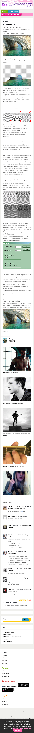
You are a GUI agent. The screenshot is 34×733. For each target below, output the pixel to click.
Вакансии (6, 676)
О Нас (5, 660)
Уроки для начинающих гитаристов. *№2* (13, 466)
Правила (5, 663)
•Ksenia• (10, 578)
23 (16, 24)
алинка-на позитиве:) (12, 340)
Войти (4, 11)
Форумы (5, 704)
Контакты (6, 658)
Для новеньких (8, 641)
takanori (10, 568)
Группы (5, 701)
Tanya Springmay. (12, 516)
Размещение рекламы (9, 671)
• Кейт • (10, 525)
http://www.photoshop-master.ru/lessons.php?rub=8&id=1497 (14, 545)
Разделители (7, 634)
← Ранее (22, 600)
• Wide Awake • (12, 589)
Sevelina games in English (10, 686)
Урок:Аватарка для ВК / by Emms (11, 372)
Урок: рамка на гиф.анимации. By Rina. (13, 403)
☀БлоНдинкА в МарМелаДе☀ (16, 507)
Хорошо (17, 730)
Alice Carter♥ (11, 535)
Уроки (10, 24)
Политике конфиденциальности (21, 728)
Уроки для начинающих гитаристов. (12, 496)
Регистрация (14, 11)
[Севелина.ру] (17, 7)
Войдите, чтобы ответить (18, 508)
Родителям (6, 673)
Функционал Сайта (9, 632)
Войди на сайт (7, 605)
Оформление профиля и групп (12, 636)
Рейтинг (6, 639)
